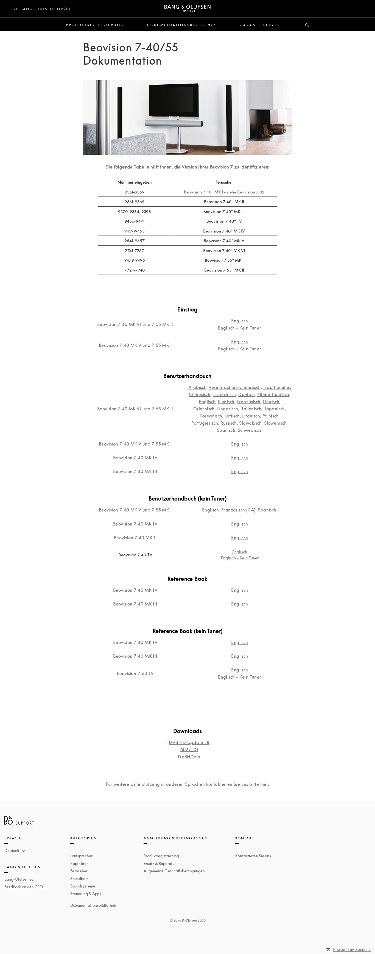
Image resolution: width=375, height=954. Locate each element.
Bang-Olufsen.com (20, 879)
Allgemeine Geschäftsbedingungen (174, 871)
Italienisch (250, 408)
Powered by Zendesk (352, 949)
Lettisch (232, 416)
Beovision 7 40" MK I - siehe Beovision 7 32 (224, 191)
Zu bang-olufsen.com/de (43, 9)
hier (264, 784)
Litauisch (251, 416)
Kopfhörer (79, 863)
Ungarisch (227, 408)
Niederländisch (273, 394)
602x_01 (189, 749)
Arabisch (197, 387)
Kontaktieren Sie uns (253, 855)
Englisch (239, 320)
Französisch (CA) (238, 510)
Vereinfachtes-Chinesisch (235, 387)
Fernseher (79, 871)
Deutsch (271, 401)
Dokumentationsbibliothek (182, 25)
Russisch (228, 423)
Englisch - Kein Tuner (239, 328)
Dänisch (246, 394)
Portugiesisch (204, 423)
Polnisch (270, 416)
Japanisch (274, 408)
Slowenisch (275, 423)
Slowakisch (250, 423)
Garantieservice (261, 25)
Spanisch (226, 430)
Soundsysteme (82, 886)
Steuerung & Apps (85, 893)
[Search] (307, 25)
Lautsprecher (81, 855)
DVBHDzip (189, 756)
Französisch (248, 401)
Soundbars (79, 878)
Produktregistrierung (95, 25)
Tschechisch (224, 394)
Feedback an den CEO (23, 886)
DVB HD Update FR (189, 742)
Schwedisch (249, 430)
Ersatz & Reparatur (160, 863)
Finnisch (226, 401)
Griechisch (204, 408)
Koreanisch (211, 416)
